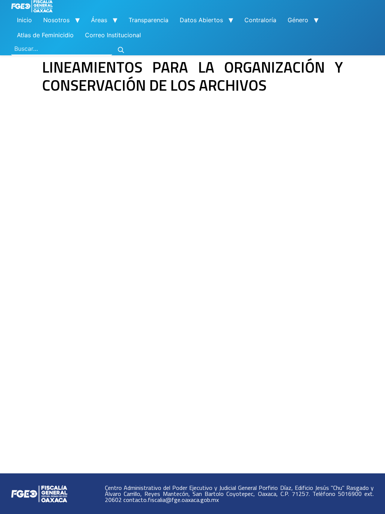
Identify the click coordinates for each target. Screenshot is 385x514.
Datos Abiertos (201, 20)
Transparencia (148, 20)
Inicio (24, 20)
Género (298, 20)
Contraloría (260, 20)
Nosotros (56, 20)
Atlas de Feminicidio (45, 35)
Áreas (99, 20)
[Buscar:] (61, 49)
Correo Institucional (113, 35)
